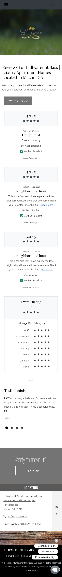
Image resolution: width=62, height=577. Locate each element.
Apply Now (34, 470)
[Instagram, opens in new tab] (57, 514)
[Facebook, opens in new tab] (57, 507)
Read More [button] (47, 204)
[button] (51, 4)
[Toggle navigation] (6, 4)
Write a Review (20, 101)
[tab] (6, 427)
